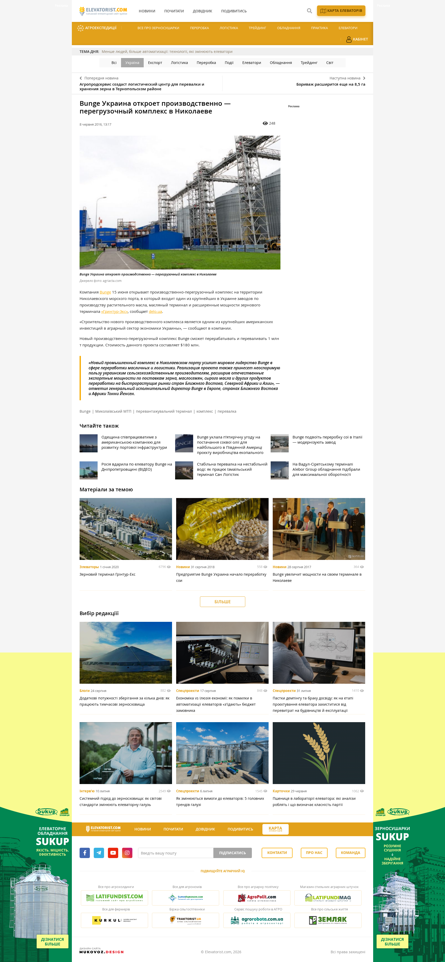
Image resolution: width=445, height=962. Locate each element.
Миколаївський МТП (113, 411)
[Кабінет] (298, 829)
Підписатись (232, 852)
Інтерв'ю (87, 791)
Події (229, 62)
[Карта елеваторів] (275, 829)
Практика (319, 28)
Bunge (105, 292)
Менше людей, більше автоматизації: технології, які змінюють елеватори (167, 51)
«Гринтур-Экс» (114, 311)
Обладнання (288, 28)
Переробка (199, 28)
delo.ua (155, 311)
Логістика (229, 28)
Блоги (85, 690)
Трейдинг (257, 28)
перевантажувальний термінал (164, 411)
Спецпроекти (187, 690)
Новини (183, 567)
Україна (132, 62)
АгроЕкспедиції (100, 27)
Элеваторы (89, 567)
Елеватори (348, 28)
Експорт (155, 62)
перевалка (227, 411)
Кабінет (360, 39)
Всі (114, 62)
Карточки (281, 791)
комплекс (204, 411)
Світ (329, 62)
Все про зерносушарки (158, 28)
